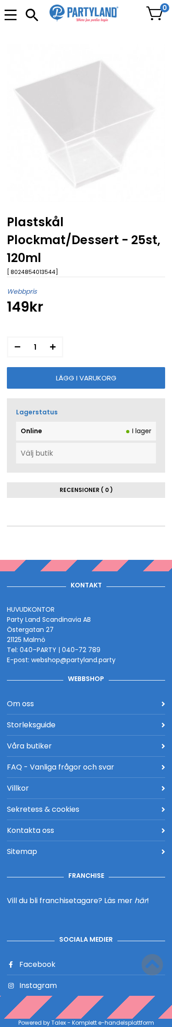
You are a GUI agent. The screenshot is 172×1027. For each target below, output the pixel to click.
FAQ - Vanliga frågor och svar (60, 767)
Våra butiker (29, 746)
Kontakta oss (30, 830)
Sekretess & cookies (43, 809)
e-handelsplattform (126, 1023)
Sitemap (22, 851)
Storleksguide (31, 725)
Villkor (18, 788)
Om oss (20, 703)
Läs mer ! (126, 900)
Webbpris (22, 291)
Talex (58, 1023)
